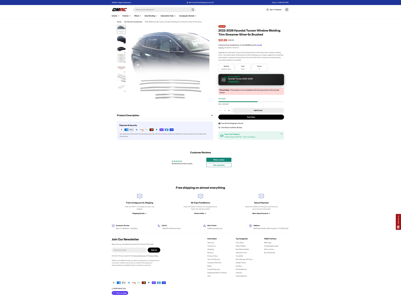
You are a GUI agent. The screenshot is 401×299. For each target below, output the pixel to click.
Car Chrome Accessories (133, 22)
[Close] (282, 134)
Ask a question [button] (219, 165)
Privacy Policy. (153, 256)
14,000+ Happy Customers (121, 2)
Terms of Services (139, 256)
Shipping (221, 47)
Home (119, 22)
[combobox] (164, 9)
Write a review (218, 160)
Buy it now (251, 117)
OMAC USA (121, 289)
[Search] (193, 9)
